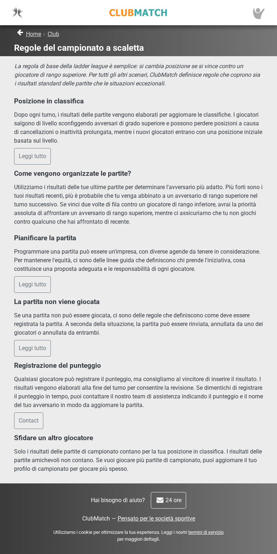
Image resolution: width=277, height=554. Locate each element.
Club (53, 34)
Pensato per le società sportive (156, 518)
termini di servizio (206, 532)
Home (33, 34)
